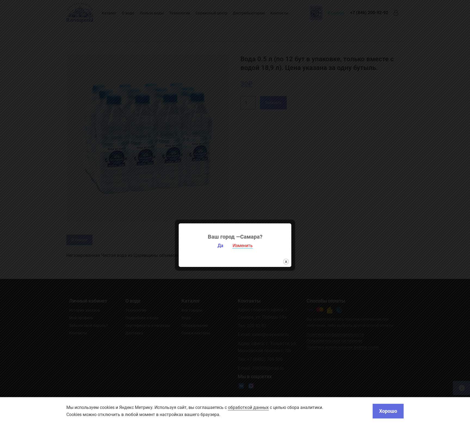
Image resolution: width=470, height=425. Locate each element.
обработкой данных (248, 407)
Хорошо (388, 411)
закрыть (286, 261)
